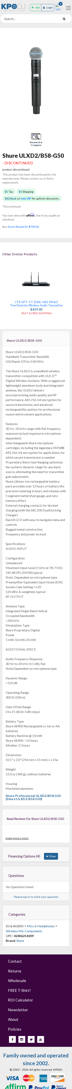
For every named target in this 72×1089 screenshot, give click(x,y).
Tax (9, 191)
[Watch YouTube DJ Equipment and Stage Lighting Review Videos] (40, 1039)
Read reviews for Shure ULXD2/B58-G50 (35, 818)
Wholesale (17, 980)
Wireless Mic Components (24, 931)
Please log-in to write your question (36, 896)
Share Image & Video (17, 838)
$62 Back (11, 198)
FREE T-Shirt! (19, 990)
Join (37, 7)
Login (49, 7)
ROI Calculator (20, 1000)
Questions (16, 875)
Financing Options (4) (24, 856)
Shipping (26, 191)
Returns (14, 971)
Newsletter (18, 1009)
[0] (58, 7)
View (52, 856)
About (13, 1019)
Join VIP (26, 198)
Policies (14, 1029)
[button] (36, 140)
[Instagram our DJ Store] (21, 1039)
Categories (16, 914)
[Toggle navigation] (68, 8)
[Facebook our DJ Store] (12, 1039)
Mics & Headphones (41, 926)
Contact (15, 961)
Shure (20, 940)
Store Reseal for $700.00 (23, 226)
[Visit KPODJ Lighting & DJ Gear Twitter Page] (31, 1039)
